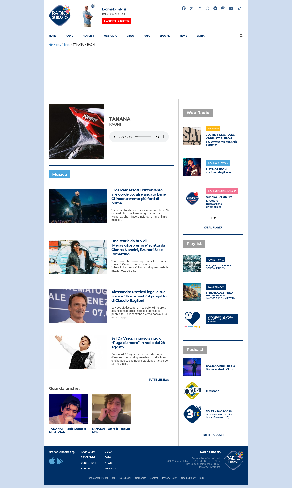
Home (52, 35)
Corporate (140, 478)
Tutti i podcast (213, 434)
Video (130, 35)
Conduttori (88, 463)
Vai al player (213, 227)
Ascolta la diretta (118, 21)
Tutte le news (159, 379)
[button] (211, 218)
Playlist (88, 35)
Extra (200, 35)
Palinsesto (88, 452)
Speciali (165, 35)
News (183, 35)
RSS (201, 478)
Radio (69, 35)
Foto (147, 35)
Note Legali (125, 478)
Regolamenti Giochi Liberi (102, 478)
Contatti (154, 478)
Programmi (88, 457)
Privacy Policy (169, 478)
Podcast (86, 468)
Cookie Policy (188, 478)
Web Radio (110, 35)
